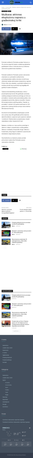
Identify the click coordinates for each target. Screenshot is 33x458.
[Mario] (3, 24)
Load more (16, 331)
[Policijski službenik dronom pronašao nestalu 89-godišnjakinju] (6, 225)
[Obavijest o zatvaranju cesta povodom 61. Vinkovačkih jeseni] (6, 233)
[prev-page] (3, 247)
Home (3, 7)
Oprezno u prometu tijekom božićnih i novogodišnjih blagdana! (8, 211)
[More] (20, 28)
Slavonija (4, 227)
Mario (5, 24)
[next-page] (5, 247)
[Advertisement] (16, 170)
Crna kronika (8, 7)
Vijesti (9, 11)
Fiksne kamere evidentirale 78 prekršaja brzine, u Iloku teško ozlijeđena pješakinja (19, 241)
